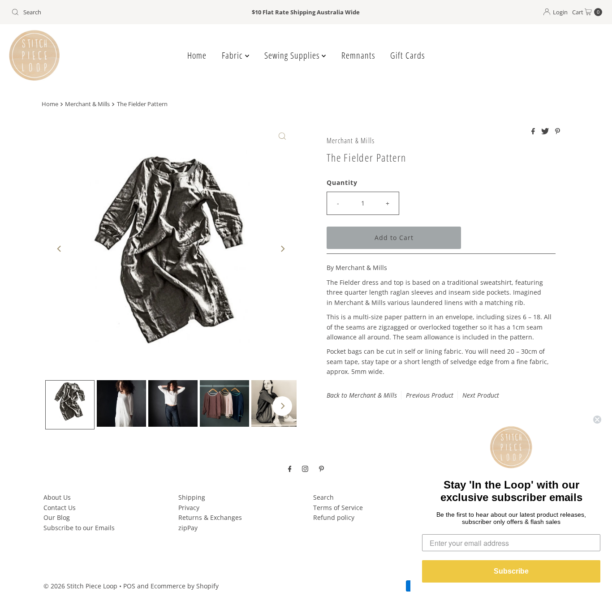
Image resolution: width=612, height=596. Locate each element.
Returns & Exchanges (210, 517)
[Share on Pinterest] (557, 132)
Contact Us (59, 507)
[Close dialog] (597, 419)
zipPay (188, 527)
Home (197, 55)
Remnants (358, 55)
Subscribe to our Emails (79, 527)
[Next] (282, 249)
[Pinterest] (321, 468)
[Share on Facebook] (534, 132)
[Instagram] (305, 468)
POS (129, 586)
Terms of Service (338, 507)
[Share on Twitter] (546, 132)
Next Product (480, 395)
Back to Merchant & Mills (362, 395)
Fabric (233, 55)
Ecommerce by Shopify (185, 586)
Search (323, 497)
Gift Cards (407, 55)
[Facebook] (290, 468)
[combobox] (105, 12)
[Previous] (59, 249)
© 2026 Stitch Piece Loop (80, 586)
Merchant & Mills (87, 104)
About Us (57, 497)
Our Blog (56, 517)
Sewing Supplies (293, 55)
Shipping (191, 497)
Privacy (188, 507)
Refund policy (333, 517)
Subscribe (511, 571)
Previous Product (429, 395)
